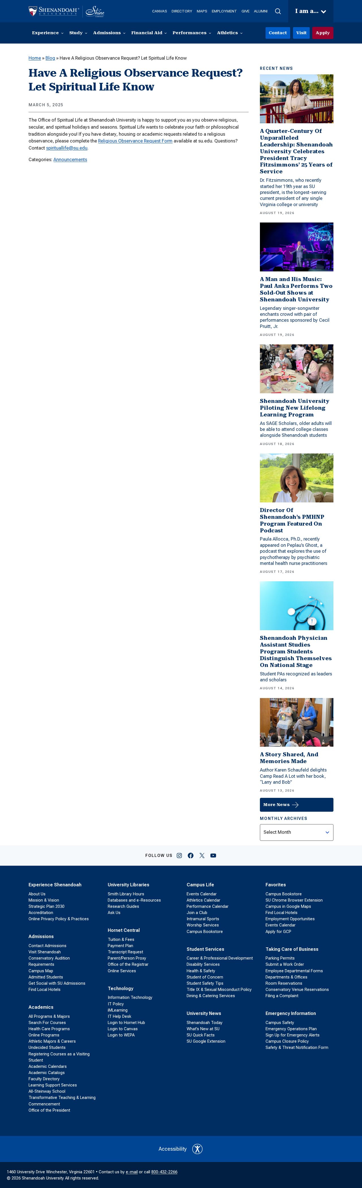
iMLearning (118, 1010)
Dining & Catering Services (211, 995)
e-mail (132, 1171)
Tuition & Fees (121, 939)
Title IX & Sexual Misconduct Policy (219, 989)
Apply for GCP (278, 931)
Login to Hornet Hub (126, 1022)
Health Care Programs (49, 1028)
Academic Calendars (48, 1066)
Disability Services (203, 964)
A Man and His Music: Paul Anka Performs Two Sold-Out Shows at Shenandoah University (296, 289)
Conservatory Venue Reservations (297, 989)
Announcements (70, 159)
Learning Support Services (53, 1085)
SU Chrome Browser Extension (294, 900)
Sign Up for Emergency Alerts (293, 1035)
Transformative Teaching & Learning (62, 1097)
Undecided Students (47, 1047)
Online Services (122, 970)
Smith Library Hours (126, 894)
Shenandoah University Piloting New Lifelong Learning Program (294, 408)
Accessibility (173, 1149)
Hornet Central (124, 930)
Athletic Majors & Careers (52, 1041)
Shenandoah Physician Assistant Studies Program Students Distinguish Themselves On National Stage (296, 651)
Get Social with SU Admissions (57, 983)
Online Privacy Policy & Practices (59, 918)
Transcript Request (125, 951)
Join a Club (197, 912)
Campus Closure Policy (287, 1041)
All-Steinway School (47, 1091)
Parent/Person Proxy (127, 958)
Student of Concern (205, 977)
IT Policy (116, 1003)
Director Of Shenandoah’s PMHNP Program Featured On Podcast (292, 520)
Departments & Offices (286, 977)
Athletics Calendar (203, 900)
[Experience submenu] (62, 33)
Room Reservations (284, 983)
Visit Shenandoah (45, 951)
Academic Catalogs (47, 1072)
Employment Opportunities (290, 918)
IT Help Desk (119, 1016)
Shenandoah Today (205, 1022)
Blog (50, 58)
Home (35, 58)
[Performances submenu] (210, 33)
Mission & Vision (44, 900)
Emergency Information (291, 1013)
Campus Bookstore (205, 931)
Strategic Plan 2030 (46, 906)
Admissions (41, 936)
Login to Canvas (123, 1028)
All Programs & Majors (49, 1016)
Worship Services (203, 925)
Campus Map (41, 970)
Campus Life (200, 884)
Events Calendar (202, 894)
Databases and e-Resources (134, 900)
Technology (120, 988)
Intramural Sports (203, 918)
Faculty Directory (44, 1078)
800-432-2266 (164, 1171)
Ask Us (114, 912)
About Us (37, 894)
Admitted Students (46, 977)
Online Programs (44, 1035)
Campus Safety (280, 1022)
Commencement (44, 1104)
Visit (301, 32)
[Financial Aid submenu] (165, 33)
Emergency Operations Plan (291, 1028)
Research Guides (123, 906)
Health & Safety (201, 970)
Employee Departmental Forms (294, 970)
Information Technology (130, 997)
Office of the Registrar (128, 964)
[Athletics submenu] (241, 33)
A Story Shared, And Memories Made (289, 757)
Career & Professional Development (220, 958)
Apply (323, 32)
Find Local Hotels (45, 989)
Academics (41, 1007)
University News (204, 1013)
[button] (278, 11)
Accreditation (41, 912)
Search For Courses (47, 1022)
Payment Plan (120, 945)
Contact (278, 32)
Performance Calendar (208, 906)
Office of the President (49, 1110)
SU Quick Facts (201, 1035)
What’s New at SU (203, 1028)
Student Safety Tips (205, 983)
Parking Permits (280, 958)
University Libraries (128, 884)
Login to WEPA (121, 1035)
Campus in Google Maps (288, 906)
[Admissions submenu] (124, 33)
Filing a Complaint (282, 995)
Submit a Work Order (285, 964)
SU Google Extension (206, 1041)
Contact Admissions (47, 945)
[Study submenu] (86, 33)
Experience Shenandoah (55, 884)
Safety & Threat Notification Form (297, 1047)
